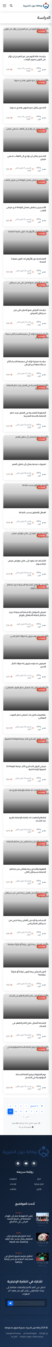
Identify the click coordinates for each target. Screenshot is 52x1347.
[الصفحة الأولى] (41, 1106)
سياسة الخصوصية (13, 1333)
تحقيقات (13, 1179)
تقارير (39, 1189)
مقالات (13, 1189)
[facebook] (34, 1163)
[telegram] (18, 1163)
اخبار (39, 1179)
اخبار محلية (39, 1184)
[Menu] (4, 5)
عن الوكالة (43, 1333)
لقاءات (13, 1184)
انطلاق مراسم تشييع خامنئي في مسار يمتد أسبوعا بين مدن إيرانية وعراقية (18, 1259)
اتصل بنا (14, 1336)
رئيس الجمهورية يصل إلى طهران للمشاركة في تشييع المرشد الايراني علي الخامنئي (19, 1218)
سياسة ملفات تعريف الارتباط (31, 1336)
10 (16, 1111)
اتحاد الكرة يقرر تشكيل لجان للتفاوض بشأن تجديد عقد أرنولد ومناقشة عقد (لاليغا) (19, 1238)
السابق (33, 1106)
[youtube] (26, 1163)
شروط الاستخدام (30, 1333)
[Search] (11, 5)
